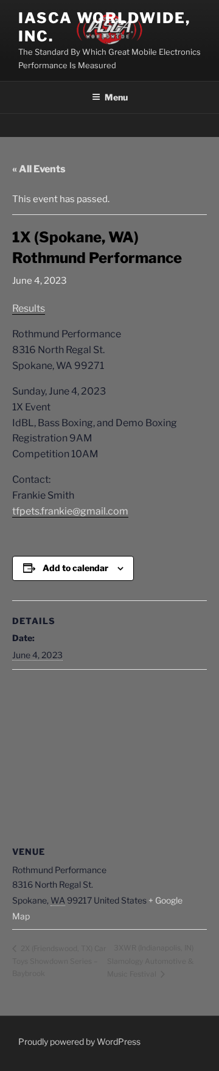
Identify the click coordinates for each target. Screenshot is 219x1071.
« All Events (39, 169)
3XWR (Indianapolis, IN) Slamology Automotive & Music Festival (150, 960)
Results (28, 308)
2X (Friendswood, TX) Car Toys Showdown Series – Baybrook (59, 961)
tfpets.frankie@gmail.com (70, 511)
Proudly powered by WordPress (79, 1041)
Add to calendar (75, 568)
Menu (116, 97)
